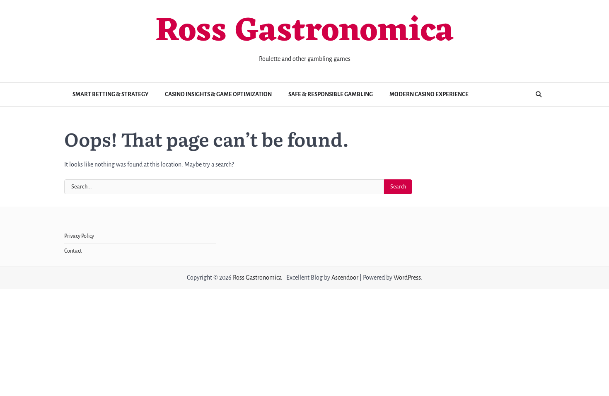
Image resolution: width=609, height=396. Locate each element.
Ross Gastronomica (304, 32)
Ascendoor (344, 277)
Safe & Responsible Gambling (330, 94)
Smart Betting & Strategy (110, 94)
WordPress (407, 277)
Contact (73, 251)
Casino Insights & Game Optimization (218, 94)
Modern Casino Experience (429, 94)
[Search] (538, 94)
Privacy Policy (79, 236)
